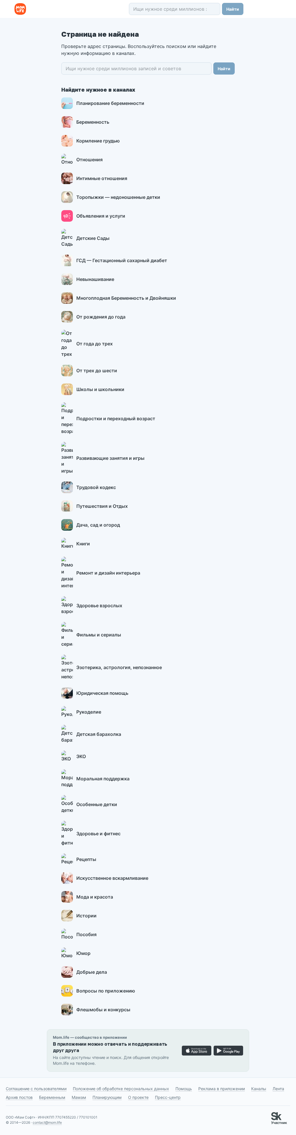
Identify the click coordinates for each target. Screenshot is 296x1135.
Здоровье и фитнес (98, 833)
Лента (278, 1088)
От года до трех (94, 344)
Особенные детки (96, 804)
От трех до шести (96, 370)
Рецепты (86, 859)
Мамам (79, 1097)
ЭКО (81, 756)
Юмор (83, 953)
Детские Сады (93, 238)
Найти (232, 9)
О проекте (138, 1097)
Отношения (89, 159)
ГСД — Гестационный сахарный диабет (121, 260)
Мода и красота (94, 897)
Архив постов (19, 1097)
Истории (86, 916)
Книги (83, 544)
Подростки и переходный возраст (115, 418)
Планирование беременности (110, 103)
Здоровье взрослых (99, 605)
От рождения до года (100, 317)
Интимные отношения (101, 178)
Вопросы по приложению (105, 991)
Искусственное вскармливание (112, 878)
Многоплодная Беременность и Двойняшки (126, 298)
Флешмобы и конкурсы (103, 1009)
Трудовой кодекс (96, 487)
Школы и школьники (100, 389)
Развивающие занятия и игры (110, 458)
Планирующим (107, 1097)
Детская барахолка (98, 734)
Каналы (258, 1088)
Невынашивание (95, 279)
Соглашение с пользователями (36, 1088)
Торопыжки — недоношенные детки (118, 197)
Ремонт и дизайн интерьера (108, 573)
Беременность (92, 122)
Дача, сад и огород (98, 525)
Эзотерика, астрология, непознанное (119, 667)
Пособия (86, 934)
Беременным (52, 1097)
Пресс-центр (168, 1097)
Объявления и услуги (100, 216)
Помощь (183, 1088)
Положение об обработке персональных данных (121, 1088)
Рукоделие (88, 712)
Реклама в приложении (221, 1088)
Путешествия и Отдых (102, 506)
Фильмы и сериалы (98, 635)
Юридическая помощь (102, 693)
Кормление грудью (98, 141)
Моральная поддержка (103, 779)
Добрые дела (91, 972)
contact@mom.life (47, 1122)
